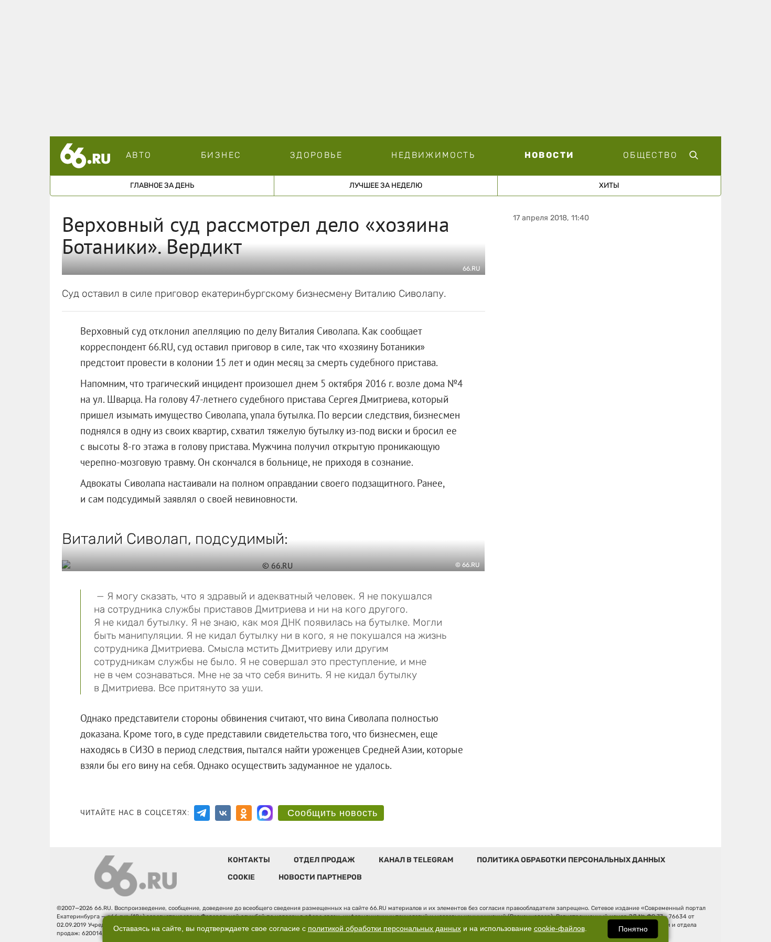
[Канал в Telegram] (202, 813)
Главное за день (162, 185)
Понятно (633, 929)
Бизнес (221, 155)
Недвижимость (433, 155)
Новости (549, 155)
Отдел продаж (324, 859)
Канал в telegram (416, 859)
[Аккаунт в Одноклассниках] (244, 813)
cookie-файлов (559, 929)
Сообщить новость (332, 813)
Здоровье (316, 155)
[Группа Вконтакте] (223, 813)
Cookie (241, 877)
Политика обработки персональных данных (571, 859)
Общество (650, 155)
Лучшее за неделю (385, 185)
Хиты (609, 185)
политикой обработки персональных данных (384, 929)
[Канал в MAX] (265, 813)
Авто (139, 155)
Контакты (249, 859)
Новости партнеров (320, 877)
